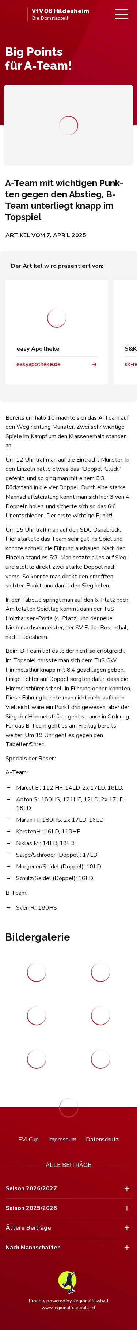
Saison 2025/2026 (31, 1208)
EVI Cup (28, 1140)
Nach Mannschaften (33, 1248)
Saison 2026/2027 (31, 1188)
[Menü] (122, 14)
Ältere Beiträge (28, 1228)
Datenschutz (102, 1140)
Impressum (62, 1140)
